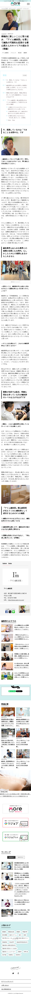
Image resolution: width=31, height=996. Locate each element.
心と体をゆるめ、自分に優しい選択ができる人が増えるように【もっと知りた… (21, 665)
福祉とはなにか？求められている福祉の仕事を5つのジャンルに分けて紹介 (22, 902)
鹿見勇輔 (4, 935)
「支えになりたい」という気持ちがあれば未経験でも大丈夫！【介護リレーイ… (21, 646)
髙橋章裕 (4, 942)
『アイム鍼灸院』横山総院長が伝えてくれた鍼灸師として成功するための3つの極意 (16, 102)
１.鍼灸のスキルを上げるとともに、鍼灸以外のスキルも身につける (18, 108)
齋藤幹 (18, 932)
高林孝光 (18, 954)
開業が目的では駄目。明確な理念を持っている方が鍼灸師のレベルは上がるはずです (16, 95)
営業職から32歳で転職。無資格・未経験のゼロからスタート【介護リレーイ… (21, 656)
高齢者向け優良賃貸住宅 (9, 945)
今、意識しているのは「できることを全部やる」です (16, 81)
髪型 (25, 935)
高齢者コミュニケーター (9, 951)
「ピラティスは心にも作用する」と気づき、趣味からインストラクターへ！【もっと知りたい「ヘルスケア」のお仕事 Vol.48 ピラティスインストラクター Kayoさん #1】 (21, 890)
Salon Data (11, 120)
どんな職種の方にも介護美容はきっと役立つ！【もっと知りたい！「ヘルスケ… (21, 627)
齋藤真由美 (11, 932)
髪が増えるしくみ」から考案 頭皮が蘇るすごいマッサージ (15, 938)
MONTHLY (21, 857)
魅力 (20, 935)
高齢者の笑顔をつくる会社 (9, 948)
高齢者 (19, 951)
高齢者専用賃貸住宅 (22, 942)
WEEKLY (11, 857)
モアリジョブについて (7, 981)
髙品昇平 (11, 942)
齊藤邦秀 (24, 932)
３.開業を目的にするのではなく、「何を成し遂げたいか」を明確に (17, 116)
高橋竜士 (11, 954)
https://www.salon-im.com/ (16, 600)
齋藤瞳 (4, 932)
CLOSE (24, 75)
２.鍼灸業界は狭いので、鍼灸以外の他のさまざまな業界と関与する (18, 112)
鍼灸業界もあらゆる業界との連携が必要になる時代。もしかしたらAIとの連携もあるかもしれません (16, 87)
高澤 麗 (4, 954)
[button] (28, 4)
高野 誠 (26, 951)
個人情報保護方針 (6, 989)
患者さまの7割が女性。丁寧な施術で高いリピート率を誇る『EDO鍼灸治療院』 (22, 912)
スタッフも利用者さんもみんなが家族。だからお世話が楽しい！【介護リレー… (21, 675)
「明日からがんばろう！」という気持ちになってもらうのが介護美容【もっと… (21, 637)
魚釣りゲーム (13, 935)
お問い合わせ (5, 985)
